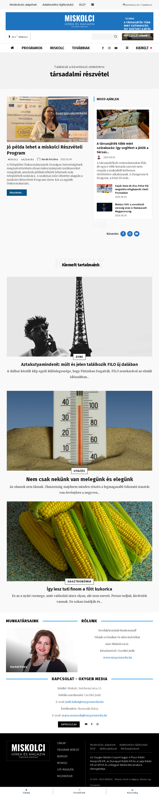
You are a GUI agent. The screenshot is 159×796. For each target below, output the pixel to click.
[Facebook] (103, 48)
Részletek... (17, 192)
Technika (129, 19)
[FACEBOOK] (91, 724)
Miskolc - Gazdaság (21, 159)
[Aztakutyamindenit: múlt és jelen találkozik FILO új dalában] (79, 317)
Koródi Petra (18, 667)
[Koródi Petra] (42, 650)
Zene (79, 356)
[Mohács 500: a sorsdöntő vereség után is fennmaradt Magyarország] (104, 207)
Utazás (79, 471)
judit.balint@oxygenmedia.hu (84, 702)
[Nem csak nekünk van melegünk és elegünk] (79, 431)
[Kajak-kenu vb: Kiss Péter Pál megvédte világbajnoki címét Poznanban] (104, 188)
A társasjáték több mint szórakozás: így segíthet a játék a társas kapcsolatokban (137, 29)
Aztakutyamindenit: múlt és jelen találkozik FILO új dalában (79, 364)
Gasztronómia (79, 581)
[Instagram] (109, 48)
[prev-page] (96, 224)
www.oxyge (110, 657)
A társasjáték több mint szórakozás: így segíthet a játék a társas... (123, 148)
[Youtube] (116, 48)
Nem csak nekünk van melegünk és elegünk (79, 479)
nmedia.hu (125, 657)
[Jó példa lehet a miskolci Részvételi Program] (47, 119)
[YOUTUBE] (86, 724)
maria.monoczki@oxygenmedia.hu (84, 715)
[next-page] (102, 224)
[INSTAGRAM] (97, 724)
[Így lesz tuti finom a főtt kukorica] (79, 541)
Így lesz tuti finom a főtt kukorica (79, 589)
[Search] (115, 37)
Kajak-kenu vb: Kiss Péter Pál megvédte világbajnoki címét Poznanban (132, 189)
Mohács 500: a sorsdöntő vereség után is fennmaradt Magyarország (131, 208)
